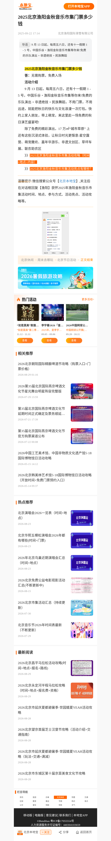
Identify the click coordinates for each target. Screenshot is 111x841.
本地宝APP (80, 815)
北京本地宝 (67, 181)
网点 (73, 801)
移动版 (27, 815)
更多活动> (88, 299)
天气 (73, 805)
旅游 (34, 797)
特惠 (73, 797)
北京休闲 (27, 260)
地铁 (60, 805)
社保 (21, 801)
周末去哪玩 (45, 260)
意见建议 (52, 815)
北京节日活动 (66, 260)
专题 (60, 801)
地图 (47, 805)
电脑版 (39, 815)
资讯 (21, 797)
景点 (86, 801)
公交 (21, 805)
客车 (34, 805)
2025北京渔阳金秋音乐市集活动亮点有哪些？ (61, 169)
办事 (47, 797)
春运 (47, 801)
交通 (86, 797)
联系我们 (65, 815)
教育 (34, 801)
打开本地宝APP (79, 6)
